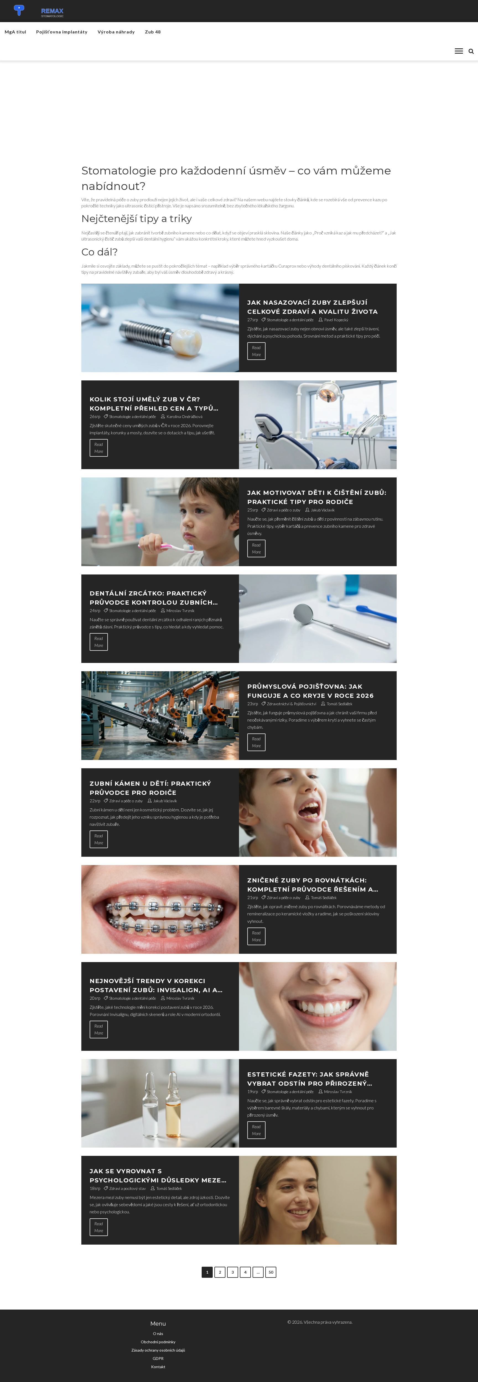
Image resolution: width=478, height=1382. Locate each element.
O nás (158, 1333)
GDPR (158, 1358)
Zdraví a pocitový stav (127, 1188)
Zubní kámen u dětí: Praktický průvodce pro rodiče (150, 788)
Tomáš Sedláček (339, 703)
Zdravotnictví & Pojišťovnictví (291, 703)
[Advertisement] (239, 102)
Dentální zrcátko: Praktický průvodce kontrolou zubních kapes (151, 598)
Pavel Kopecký (336, 319)
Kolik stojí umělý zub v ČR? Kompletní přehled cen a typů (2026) (151, 404)
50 (271, 1272)
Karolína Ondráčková (184, 416)
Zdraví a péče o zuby (283, 510)
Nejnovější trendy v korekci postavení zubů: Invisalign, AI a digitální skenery (153, 986)
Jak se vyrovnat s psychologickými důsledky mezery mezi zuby (160, 1176)
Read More (256, 351)
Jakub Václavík (323, 510)
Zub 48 (153, 31)
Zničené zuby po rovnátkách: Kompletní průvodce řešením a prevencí (310, 885)
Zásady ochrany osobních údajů (158, 1350)
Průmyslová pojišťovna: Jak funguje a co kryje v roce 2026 (310, 691)
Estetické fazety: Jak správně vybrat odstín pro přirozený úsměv (308, 1079)
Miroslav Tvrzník (180, 610)
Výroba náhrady (116, 31)
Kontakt (158, 1366)
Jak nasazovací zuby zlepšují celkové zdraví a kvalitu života (312, 307)
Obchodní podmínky (158, 1341)
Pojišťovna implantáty (62, 31)
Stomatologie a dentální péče (290, 319)
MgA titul (15, 31)
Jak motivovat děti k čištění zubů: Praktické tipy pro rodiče (316, 497)
